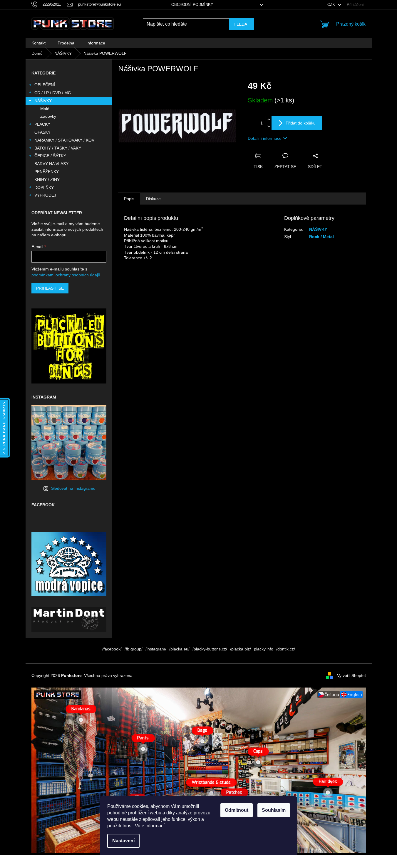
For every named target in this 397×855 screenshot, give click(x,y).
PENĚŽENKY (46, 171)
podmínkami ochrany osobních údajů (65, 275)
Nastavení (123, 840)
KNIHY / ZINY (47, 179)
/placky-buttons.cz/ (209, 649)
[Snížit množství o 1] (269, 126)
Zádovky (48, 116)
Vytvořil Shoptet (351, 675)
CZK (331, 4)
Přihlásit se (50, 288)
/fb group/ (134, 649)
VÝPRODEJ (45, 195)
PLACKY (42, 124)
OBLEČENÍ (44, 84)
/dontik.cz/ (285, 649)
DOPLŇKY (44, 187)
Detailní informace (265, 138)
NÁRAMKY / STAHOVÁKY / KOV (64, 140)
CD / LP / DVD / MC (52, 92)
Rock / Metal (321, 236)
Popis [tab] (129, 198)
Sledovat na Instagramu (73, 488)
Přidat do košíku (301, 123)
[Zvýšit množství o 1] (269, 119)
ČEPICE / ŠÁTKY (50, 155)
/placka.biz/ (240, 649)
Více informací (150, 825)
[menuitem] (38, 43)
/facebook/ (112, 649)
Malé (44, 108)
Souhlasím (274, 810)
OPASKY (42, 132)
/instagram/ (155, 649)
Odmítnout (236, 810)
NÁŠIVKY (43, 100)
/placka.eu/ (179, 649)
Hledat (241, 24)
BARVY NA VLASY (51, 163)
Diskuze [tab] (153, 198)
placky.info (263, 649)
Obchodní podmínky (192, 4)
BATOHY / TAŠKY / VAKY (57, 148)
